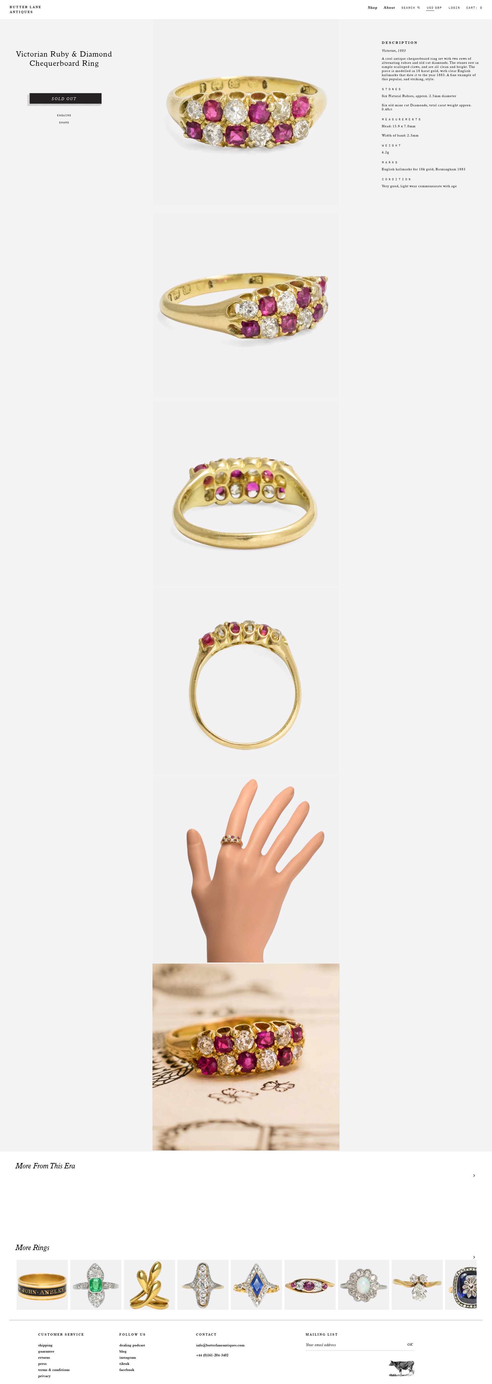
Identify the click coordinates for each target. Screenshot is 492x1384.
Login (454, 7)
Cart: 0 (474, 7)
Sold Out (64, 99)
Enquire (64, 115)
